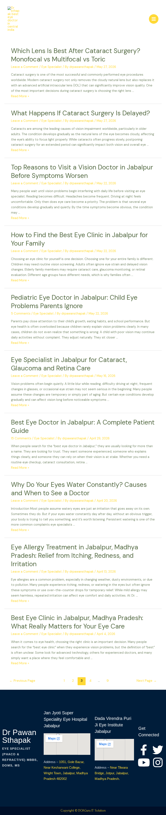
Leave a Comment (24, 67)
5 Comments (20, 314)
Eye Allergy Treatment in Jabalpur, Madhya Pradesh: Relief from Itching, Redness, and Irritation (74, 555)
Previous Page (22, 681)
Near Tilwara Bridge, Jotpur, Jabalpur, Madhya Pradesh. (112, 773)
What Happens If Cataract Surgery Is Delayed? (80, 113)
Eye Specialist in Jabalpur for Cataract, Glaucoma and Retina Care (69, 364)
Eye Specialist (52, 67)
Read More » (20, 96)
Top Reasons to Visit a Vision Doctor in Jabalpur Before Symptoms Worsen (82, 171)
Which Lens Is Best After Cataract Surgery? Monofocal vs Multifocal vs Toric (75, 55)
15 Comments (21, 438)
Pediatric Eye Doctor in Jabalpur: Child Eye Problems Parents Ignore (74, 301)
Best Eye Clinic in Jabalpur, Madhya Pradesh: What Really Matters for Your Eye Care (77, 622)
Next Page (147, 681)
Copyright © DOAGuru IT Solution (83, 810)
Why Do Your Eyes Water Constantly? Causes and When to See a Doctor (79, 488)
